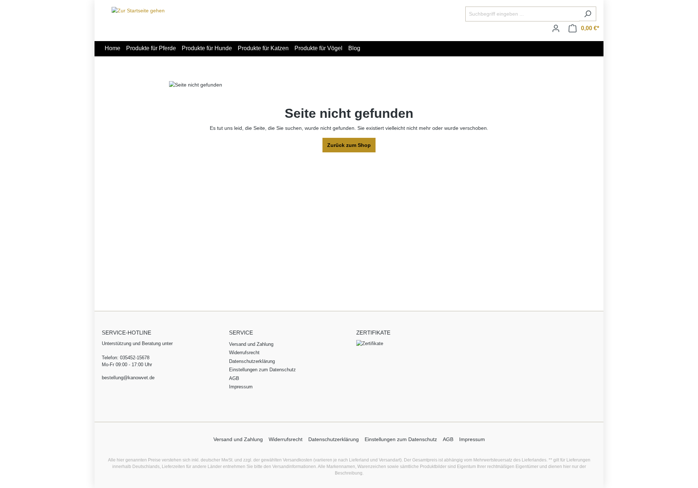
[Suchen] (587, 14)
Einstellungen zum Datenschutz (262, 369)
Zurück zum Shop (349, 145)
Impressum (241, 386)
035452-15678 (134, 357)
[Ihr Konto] (555, 28)
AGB (234, 378)
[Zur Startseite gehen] (138, 11)
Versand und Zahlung (251, 344)
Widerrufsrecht (244, 352)
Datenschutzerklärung (252, 361)
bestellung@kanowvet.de (128, 377)
